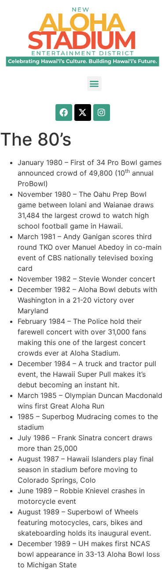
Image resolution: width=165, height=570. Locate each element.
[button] (94, 83)
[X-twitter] (82, 112)
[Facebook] (63, 112)
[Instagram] (101, 112)
